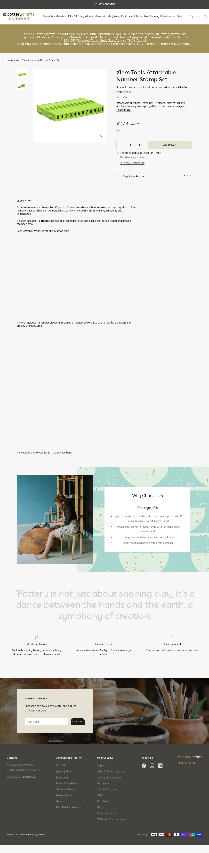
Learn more (123, 110)
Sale (179, 16)
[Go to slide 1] (184, 175)
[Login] (198, 16)
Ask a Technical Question (111, 771)
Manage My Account (109, 777)
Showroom (62, 777)
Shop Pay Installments (69, 807)
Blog (100, 807)
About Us (61, 765)
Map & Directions (107, 789)
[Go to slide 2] (187, 175)
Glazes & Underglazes (107, 16)
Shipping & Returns (134, 176)
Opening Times (64, 771)
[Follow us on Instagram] (152, 765)
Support (102, 765)
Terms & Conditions (67, 783)
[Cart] (205, 16)
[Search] (191, 16)
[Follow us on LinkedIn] (160, 765)
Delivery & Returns (66, 789)
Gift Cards (103, 801)
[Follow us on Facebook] (143, 765)
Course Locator (106, 813)
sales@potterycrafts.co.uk (24, 770)
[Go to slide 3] (190, 175)
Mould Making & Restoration (159, 16)
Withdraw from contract (111, 819)
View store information (132, 163)
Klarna (59, 801)
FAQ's (100, 795)
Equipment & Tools (131, 16)
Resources (103, 783)
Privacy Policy (64, 795)
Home (10, 60)
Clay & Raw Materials (54, 16)
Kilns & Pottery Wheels (80, 16)
